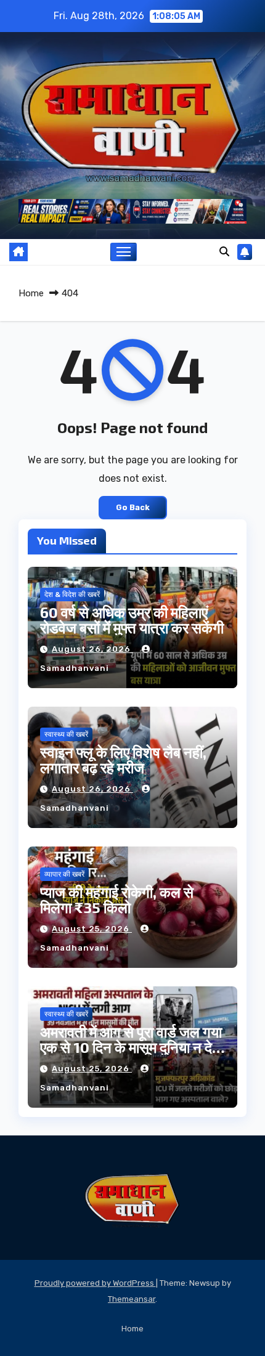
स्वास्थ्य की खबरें (66, 734)
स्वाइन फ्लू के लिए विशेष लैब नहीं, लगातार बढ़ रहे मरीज (123, 759)
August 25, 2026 (92, 928)
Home (31, 293)
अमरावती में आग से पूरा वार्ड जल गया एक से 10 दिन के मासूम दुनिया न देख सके (132, 1047)
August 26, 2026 (92, 649)
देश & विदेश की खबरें (72, 594)
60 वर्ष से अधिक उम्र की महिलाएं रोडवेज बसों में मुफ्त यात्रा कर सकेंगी (132, 619)
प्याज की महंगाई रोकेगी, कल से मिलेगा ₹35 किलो (117, 899)
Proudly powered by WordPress (95, 1283)
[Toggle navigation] (123, 252)
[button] (224, 252)
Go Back (133, 507)
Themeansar (131, 1299)
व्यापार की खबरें (64, 874)
